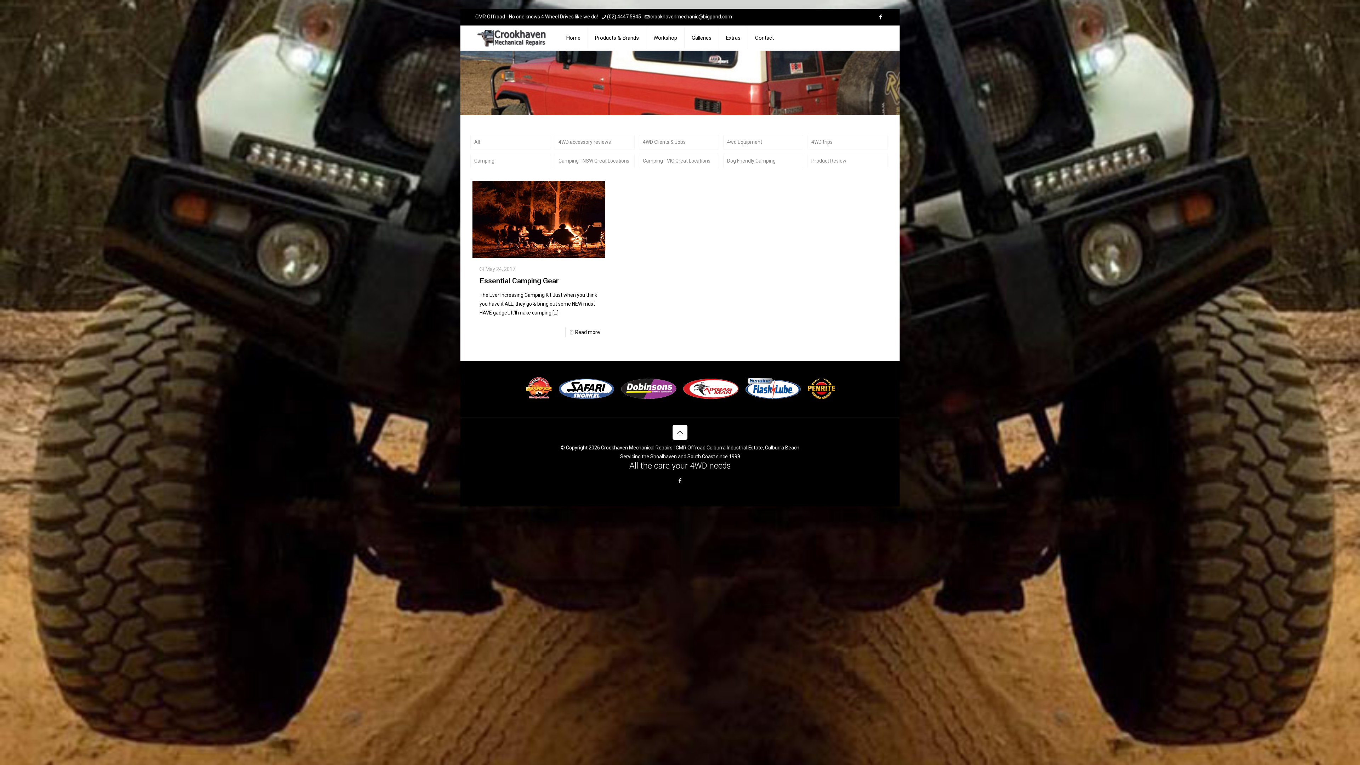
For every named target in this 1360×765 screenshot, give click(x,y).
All (477, 142)
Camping (484, 161)
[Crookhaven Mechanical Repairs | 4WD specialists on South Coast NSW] (512, 38)
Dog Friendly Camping (751, 161)
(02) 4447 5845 (624, 16)
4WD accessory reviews (585, 142)
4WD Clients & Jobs (664, 142)
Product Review (828, 161)
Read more (587, 332)
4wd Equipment (744, 142)
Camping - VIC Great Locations (676, 161)
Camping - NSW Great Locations (594, 161)
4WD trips (822, 142)
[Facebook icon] (880, 17)
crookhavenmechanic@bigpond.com (691, 16)
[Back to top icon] (680, 432)
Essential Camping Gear (519, 281)
